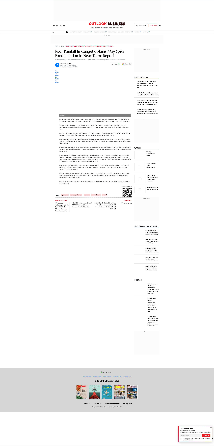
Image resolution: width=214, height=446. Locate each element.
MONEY (97, 28)
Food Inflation (96, 195)
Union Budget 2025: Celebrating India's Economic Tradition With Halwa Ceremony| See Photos (153, 354)
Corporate (86, 32)
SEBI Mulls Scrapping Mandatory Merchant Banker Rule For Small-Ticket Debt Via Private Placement (147, 112)
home (56, 46)
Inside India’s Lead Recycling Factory (153, 188)
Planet (137, 32)
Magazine (72, 32)
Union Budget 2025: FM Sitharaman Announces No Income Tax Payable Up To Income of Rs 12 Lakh (152, 338)
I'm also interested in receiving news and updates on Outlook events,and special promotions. (196, 439)
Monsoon (86, 195)
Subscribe (206, 435)
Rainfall (105, 195)
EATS (110, 28)
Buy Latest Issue (141, 25)
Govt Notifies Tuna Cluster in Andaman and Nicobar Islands (151, 301)
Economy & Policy (99, 32)
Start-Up (128, 32)
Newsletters (113, 32)
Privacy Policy (127, 437)
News (119, 32)
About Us (87, 437)
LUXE (121, 28)
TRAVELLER (104, 28)
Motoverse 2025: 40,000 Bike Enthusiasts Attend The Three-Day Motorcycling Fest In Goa (153, 321)
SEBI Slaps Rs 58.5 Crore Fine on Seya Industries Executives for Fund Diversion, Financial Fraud (151, 260)
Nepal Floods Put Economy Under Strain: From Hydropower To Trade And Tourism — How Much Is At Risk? (147, 102)
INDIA (92, 28)
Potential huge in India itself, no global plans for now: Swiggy (151, 231)
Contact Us (97, 437)
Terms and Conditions (112, 437)
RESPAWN (116, 28)
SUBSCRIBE (153, 25)
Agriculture (65, 195)
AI (123, 32)
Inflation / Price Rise (76, 195)
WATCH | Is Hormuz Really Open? (153, 153)
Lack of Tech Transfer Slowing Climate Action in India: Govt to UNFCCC (151, 269)
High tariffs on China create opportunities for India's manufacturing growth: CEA (151, 247)
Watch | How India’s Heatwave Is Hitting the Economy (153, 179)
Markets (79, 32)
